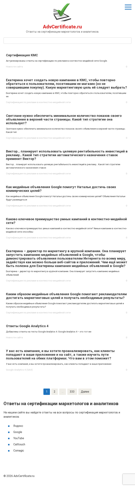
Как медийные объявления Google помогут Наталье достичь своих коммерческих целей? (61, 189)
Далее (85, 391)
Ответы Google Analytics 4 (27, 326)
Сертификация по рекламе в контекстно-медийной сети (38, 102)
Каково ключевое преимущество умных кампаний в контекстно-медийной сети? (66, 221)
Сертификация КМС (22, 55)
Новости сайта (14, 66)
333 (72, 391)
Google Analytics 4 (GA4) (19, 369)
